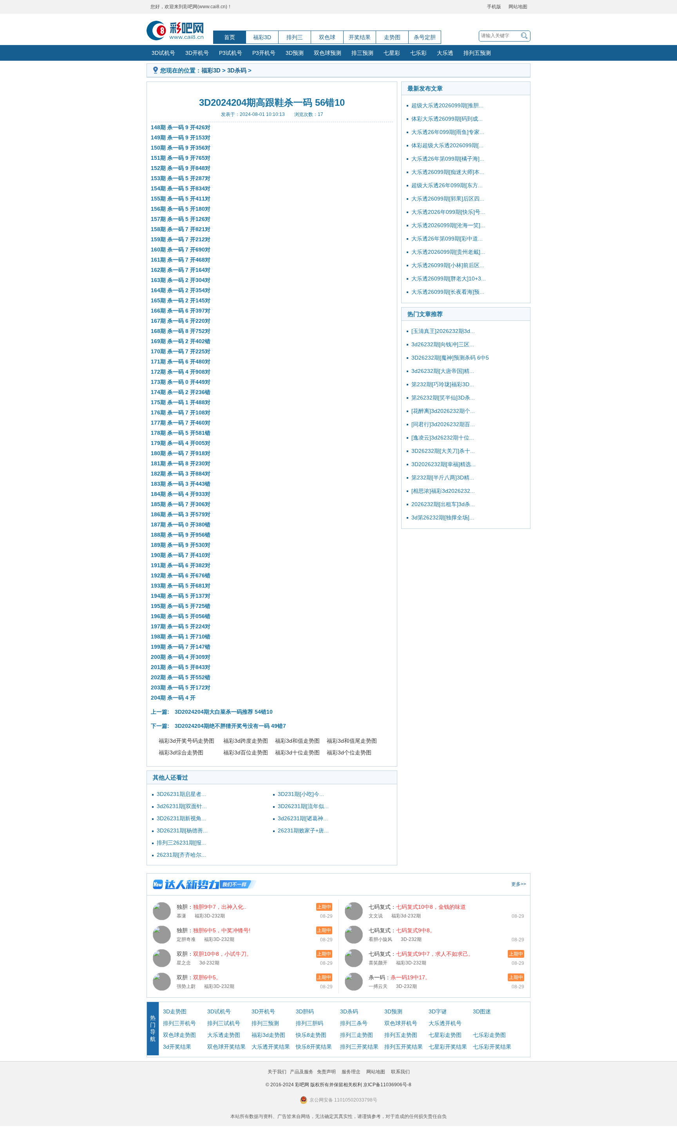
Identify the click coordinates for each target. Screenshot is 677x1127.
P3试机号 (230, 53)
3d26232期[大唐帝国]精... (442, 371)
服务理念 (351, 1072)
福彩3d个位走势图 (349, 752)
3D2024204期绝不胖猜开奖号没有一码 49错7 (230, 726)
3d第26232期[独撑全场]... (442, 517)
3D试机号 (163, 53)
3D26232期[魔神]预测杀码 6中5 (450, 358)
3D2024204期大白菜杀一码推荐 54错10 (224, 712)
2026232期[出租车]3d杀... (443, 504)
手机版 (494, 6)
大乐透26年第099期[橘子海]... (447, 159)
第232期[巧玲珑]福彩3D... (442, 384)
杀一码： (400, 977)
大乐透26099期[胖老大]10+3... (448, 278)
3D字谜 (438, 1011)
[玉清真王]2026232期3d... (443, 331)
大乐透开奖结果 (271, 1047)
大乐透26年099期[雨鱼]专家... (447, 132)
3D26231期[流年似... (303, 806)
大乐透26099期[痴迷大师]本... (447, 172)
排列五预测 (477, 53)
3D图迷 (482, 1011)
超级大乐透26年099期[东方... (447, 185)
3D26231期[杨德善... (182, 830)
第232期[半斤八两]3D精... (442, 477)
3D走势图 (174, 1011)
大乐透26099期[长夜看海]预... (447, 292)
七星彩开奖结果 (448, 1047)
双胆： (214, 954)
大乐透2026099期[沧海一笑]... (448, 225)
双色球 (327, 37)
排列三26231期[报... (181, 842)
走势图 (392, 37)
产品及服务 (301, 1072)
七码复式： (417, 907)
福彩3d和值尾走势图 (352, 741)
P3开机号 (263, 53)
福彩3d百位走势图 (245, 752)
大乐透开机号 (445, 1023)
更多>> (518, 884)
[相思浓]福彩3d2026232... (443, 491)
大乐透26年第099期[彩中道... (447, 238)
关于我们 (277, 1072)
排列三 (294, 37)
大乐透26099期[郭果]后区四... (447, 198)
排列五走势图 (400, 1035)
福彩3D (262, 37)
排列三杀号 (353, 1023)
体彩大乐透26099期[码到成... (447, 119)
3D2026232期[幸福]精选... (443, 464)
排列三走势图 (356, 1035)
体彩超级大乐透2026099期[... (447, 145)
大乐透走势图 (223, 1035)
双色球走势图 (179, 1035)
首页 (229, 37)
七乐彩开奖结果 (492, 1047)
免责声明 (326, 1072)
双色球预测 (327, 53)
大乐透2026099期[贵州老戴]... (448, 252)
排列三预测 (265, 1023)
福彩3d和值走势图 (297, 741)
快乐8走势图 (311, 1035)
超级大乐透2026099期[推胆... (447, 105)
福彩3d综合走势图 (181, 752)
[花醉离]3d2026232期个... (443, 411)
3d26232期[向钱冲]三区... (442, 344)
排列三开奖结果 (359, 1047)
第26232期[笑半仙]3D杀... (443, 397)
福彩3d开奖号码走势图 (186, 741)
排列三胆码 (309, 1023)
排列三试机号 (223, 1023)
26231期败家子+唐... (303, 830)
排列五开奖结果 (403, 1047)
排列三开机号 (179, 1023)
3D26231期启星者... (181, 794)
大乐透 (445, 53)
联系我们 (400, 1072)
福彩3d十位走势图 (297, 752)
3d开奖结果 (177, 1047)
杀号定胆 (425, 37)
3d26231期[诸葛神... (303, 818)
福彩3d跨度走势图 (245, 741)
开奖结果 (360, 37)
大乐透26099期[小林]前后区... (447, 265)
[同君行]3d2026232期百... (443, 424)
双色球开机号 (400, 1023)
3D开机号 (197, 53)
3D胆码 (305, 1011)
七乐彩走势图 (489, 1035)
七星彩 (392, 53)
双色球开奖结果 (226, 1047)
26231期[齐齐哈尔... (181, 855)
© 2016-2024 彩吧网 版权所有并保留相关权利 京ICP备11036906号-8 (338, 1084)
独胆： (211, 907)
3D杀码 (236, 70)
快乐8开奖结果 (314, 1047)
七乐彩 (418, 53)
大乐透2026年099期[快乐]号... (448, 212)
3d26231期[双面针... (182, 806)
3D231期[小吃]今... (301, 794)
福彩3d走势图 (268, 1035)
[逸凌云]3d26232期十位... (442, 437)
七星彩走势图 (445, 1035)
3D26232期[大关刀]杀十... (443, 451)
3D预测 (295, 53)
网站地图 (518, 6)
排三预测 (362, 53)
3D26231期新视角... (181, 818)
